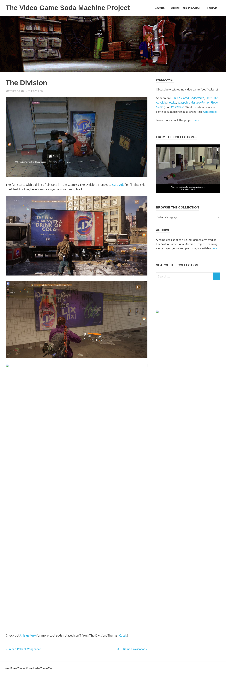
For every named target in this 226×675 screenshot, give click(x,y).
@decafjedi (210, 111)
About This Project (186, 7)
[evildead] (188, 191)
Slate (209, 97)
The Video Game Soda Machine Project (68, 7)
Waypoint (184, 102)
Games (160, 7)
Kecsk (123, 635)
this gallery (28, 635)
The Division (35, 90)
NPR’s (187, 97)
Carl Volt (118, 184)
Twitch (212, 7)
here (196, 120)
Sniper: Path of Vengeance (24, 648)
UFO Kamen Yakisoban (131, 648)
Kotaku (171, 102)
